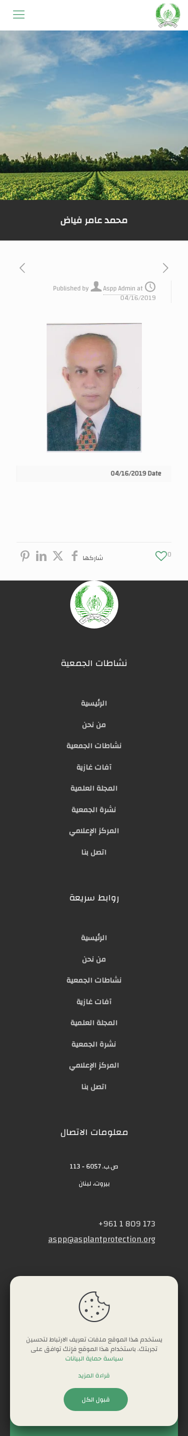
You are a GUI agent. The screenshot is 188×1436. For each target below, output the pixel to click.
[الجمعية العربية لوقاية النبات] (167, 15)
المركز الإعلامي (94, 831)
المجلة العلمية (94, 788)
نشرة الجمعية (94, 809)
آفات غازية (94, 767)
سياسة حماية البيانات (94, 1358)
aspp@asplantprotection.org (101, 1239)
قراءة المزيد (94, 1375)
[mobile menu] (18, 15)
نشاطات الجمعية (94, 745)
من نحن (94, 725)
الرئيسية (94, 703)
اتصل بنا (94, 852)
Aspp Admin (119, 288)
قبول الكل (96, 1400)
